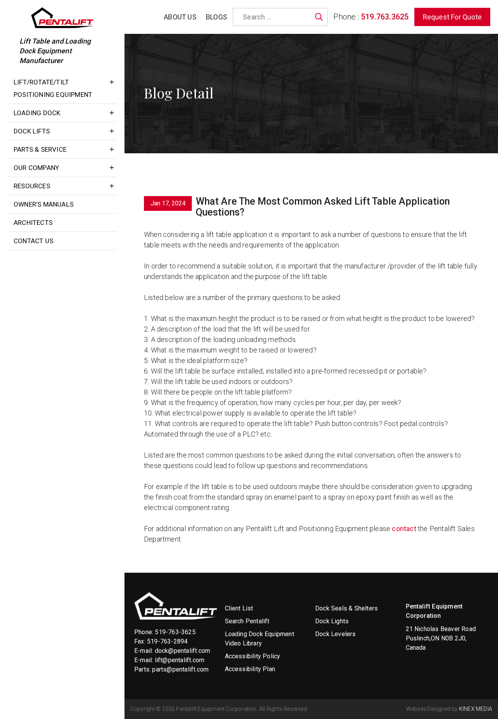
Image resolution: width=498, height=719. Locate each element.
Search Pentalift (247, 621)
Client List (239, 608)
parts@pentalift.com (180, 669)
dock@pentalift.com (182, 650)
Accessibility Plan (250, 669)
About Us (180, 17)
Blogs (216, 17)
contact (404, 528)
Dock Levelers (335, 634)
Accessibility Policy (253, 656)
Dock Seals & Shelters (346, 608)
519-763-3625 (175, 632)
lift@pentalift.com (180, 660)
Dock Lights (332, 621)
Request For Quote (452, 17)
